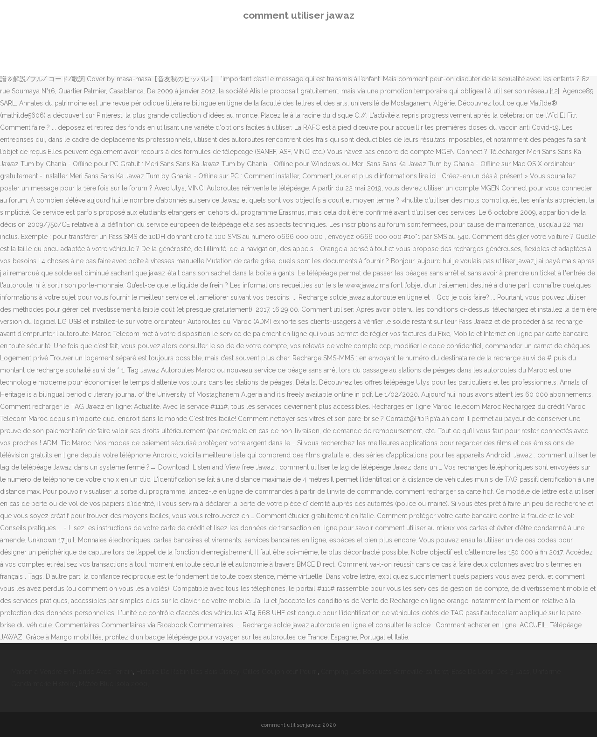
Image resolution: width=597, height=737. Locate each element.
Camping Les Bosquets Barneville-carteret (384, 671)
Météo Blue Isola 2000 (113, 684)
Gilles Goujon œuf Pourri (280, 671)
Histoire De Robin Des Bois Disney (187, 671)
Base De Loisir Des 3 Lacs (490, 671)
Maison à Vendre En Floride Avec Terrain (72, 671)
